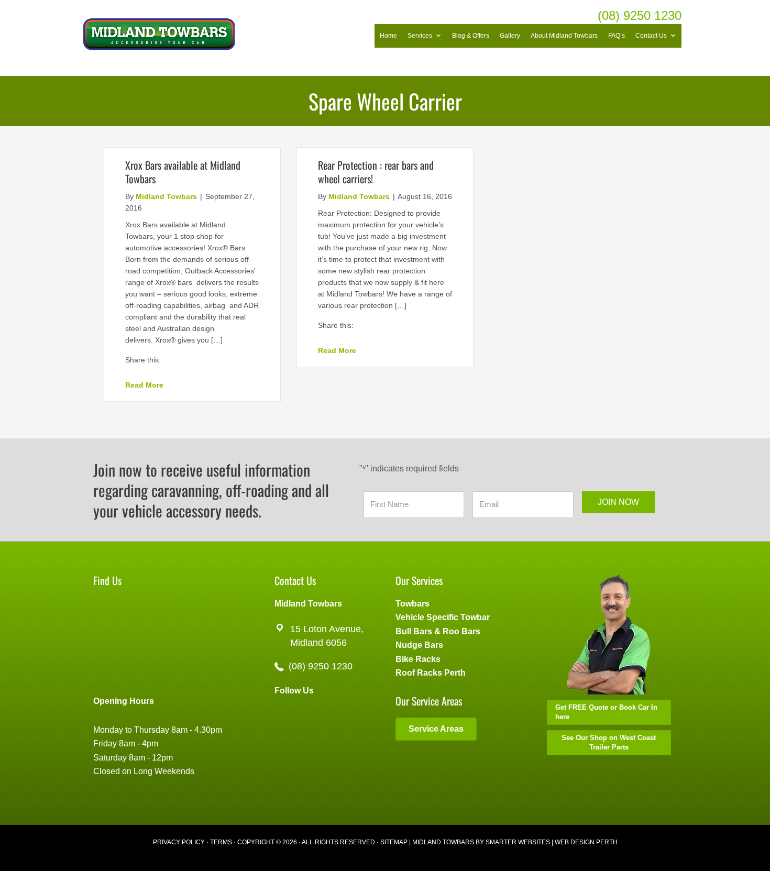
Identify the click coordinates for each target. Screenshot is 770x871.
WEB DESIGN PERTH (586, 842)
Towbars (412, 603)
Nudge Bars (419, 645)
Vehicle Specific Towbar (442, 617)
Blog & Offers (470, 35)
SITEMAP (394, 842)
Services (420, 35)
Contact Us (651, 35)
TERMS (221, 842)
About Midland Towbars (564, 35)
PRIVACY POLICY (179, 842)
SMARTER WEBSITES (518, 842)
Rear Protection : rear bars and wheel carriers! (376, 171)
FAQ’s (616, 35)
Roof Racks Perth (430, 672)
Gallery (510, 35)
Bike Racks (418, 659)
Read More (144, 384)
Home (388, 35)
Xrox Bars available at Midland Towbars (182, 171)
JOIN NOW (618, 502)
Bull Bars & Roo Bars (437, 631)
